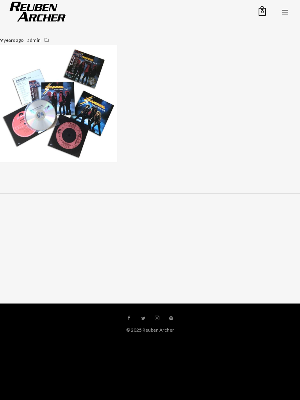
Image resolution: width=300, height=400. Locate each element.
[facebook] (129, 318)
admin (34, 40)
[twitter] (143, 318)
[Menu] (285, 11)
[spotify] (171, 318)
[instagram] (157, 318)
